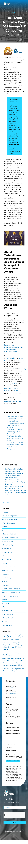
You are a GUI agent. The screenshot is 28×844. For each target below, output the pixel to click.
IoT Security (7, 578)
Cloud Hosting (8, 541)
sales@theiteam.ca (13, 688)
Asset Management (9, 523)
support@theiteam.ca (14, 699)
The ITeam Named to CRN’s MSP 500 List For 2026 (15, 438)
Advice (5, 512)
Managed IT (7, 585)
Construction (7, 552)
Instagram (17, 390)
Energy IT (6, 574)
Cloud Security (8, 545)
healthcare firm (11, 358)
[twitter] (6, 799)
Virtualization (7, 625)
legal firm (19, 360)
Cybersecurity (7, 556)
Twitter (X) (15, 388)
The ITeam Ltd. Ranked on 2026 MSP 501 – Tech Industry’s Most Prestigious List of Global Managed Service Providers (14, 473)
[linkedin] (11, 799)
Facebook (7, 388)
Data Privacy (7, 559)
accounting (22, 369)
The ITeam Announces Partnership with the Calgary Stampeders (14, 432)
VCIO (5, 621)
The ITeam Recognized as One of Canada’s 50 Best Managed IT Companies (15, 493)
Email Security (8, 570)
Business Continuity (10, 534)
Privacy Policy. (18, 830)
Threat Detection (9, 618)
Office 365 (6, 603)
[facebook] (4, 799)
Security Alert (7, 610)
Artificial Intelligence (10, 519)
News (14, 12)
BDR (4, 530)
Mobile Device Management (12, 589)
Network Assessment (10, 596)
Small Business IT (9, 614)
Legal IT (5, 581)
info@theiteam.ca (13, 693)
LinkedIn (7, 390)
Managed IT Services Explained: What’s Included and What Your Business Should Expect (14, 637)
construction (10, 369)
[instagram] (9, 799)
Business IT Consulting (11, 537)
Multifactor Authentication (12, 592)
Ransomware (7, 607)
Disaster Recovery (9, 567)
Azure (5, 527)
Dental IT (6, 563)
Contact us (15, 384)
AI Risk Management (10, 516)
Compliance (7, 548)
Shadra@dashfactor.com (12, 402)
